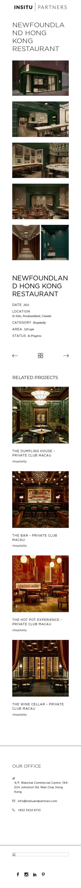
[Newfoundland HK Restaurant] (40, 78)
